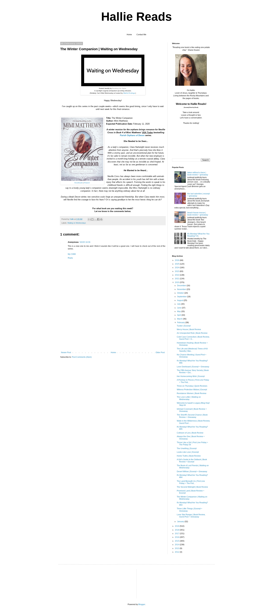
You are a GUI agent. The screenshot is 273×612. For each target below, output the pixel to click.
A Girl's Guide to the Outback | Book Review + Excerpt (192, 460)
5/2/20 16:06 (85, 242)
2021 (177, 279)
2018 (177, 530)
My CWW (72, 254)
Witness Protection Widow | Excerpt (192, 389)
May (179, 311)
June (179, 308)
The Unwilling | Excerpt (187, 448)
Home (129, 34)
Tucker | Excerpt (184, 326)
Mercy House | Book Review (189, 329)
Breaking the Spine (119, 88)
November (182, 289)
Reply (70, 258)
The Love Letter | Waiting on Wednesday (189, 398)
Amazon (87, 183)
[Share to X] (95, 219)
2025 (177, 264)
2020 (177, 282)
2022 (177, 275)
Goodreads (78, 183)
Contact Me (141, 34)
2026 (177, 260)
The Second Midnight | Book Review (192, 487)
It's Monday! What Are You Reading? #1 (198, 235)
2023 (177, 271)
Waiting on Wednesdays (76, 223)
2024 (177, 267)
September (182, 297)
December (182, 285)
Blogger (141, 604)
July (179, 304)
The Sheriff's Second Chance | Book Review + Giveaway (192, 416)
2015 (177, 541)
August (180, 300)
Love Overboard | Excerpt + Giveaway (193, 367)
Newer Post (66, 352)
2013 (177, 548)
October (180, 293)
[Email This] (89, 219)
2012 (177, 552)
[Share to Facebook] (98, 219)
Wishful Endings (129, 93)
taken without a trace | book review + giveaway (197, 173)
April (179, 315)
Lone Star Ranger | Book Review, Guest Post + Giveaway (191, 515)
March (180, 319)
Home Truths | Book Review (189, 456)
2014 (177, 544)
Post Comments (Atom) (82, 357)
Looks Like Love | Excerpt (188, 452)
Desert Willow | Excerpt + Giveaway (192, 471)
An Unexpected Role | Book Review (192, 333)
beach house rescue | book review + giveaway (197, 214)
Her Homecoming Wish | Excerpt (191, 376)
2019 (177, 526)
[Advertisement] (112, 327)
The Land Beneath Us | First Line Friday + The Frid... (191, 482)
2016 (177, 537)
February (181, 322)
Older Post (160, 352)
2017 (177, 533)
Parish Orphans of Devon (132, 135)
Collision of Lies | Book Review (190, 433)
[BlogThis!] (92, 219)
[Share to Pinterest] (101, 219)
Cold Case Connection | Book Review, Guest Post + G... (193, 338)
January (181, 521)
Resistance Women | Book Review (191, 393)
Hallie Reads (136, 16)
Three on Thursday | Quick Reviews (192, 386)
